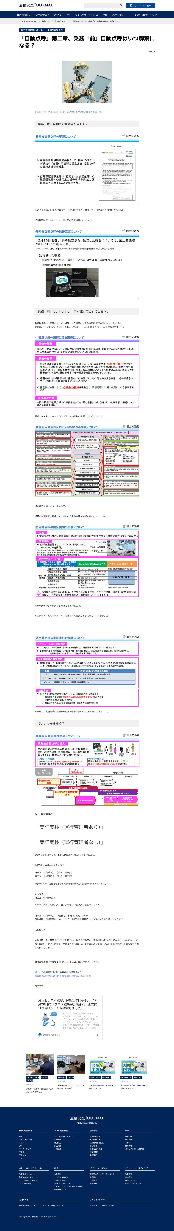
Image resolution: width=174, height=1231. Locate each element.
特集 (105, 14)
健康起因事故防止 (97, 1142)
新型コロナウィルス (62, 1183)
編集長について (108, 1205)
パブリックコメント (120, 14)
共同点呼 (128, 1145)
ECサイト (42, 1205)
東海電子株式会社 (26, 1205)
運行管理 (57, 14)
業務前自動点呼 (94, 1077)
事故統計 (93, 1177)
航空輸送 (57, 1145)
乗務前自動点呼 (55, 30)
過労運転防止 (95, 1136)
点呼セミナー (130, 1180)
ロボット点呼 (59, 1180)
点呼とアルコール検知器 (135, 1149)
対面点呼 (128, 1136)
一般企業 (57, 1149)
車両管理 (93, 1155)
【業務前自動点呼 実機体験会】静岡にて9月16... (102, 1087)
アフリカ (22, 1155)
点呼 (68, 14)
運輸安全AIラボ (60, 1189)
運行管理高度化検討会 (32, 30)
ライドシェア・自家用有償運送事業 (68, 1186)
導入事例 (29, 1081)
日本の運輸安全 (42, 14)
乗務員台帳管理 (96, 1149)
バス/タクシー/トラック (63, 1136)
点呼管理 (93, 1145)
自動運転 (57, 1174)
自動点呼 (44, 1077)
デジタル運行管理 (61, 1177)
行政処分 (93, 1180)
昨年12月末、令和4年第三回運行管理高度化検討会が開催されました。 (69, 111)
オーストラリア (25, 1149)
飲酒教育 (128, 1174)
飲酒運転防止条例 (26, 1177)
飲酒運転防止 (95, 1139)
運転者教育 (94, 1152)
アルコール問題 (25, 1183)
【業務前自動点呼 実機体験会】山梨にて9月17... (134, 1087)
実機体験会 (62, 1077)
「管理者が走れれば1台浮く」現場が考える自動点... (71, 1087)
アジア (21, 1145)
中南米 (21, 1152)
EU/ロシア (23, 1142)
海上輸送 (57, 1142)
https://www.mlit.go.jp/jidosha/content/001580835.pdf (63, 975)
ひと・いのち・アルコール (86, 14)
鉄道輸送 (57, 1139)
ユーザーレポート (32, 1077)
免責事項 (93, 1205)
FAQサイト (55, 1205)
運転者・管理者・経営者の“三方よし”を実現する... (39, 1090)
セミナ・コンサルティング (145, 14)
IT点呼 (127, 1142)
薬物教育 (128, 1177)
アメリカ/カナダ (25, 1139)
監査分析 (93, 1183)
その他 (21, 1158)
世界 (21, 1136)
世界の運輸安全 (23, 14)
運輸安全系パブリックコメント (102, 1174)
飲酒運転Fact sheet (27, 1174)
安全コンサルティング (134, 1183)
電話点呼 (128, 1139)
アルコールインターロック (29, 1180)
